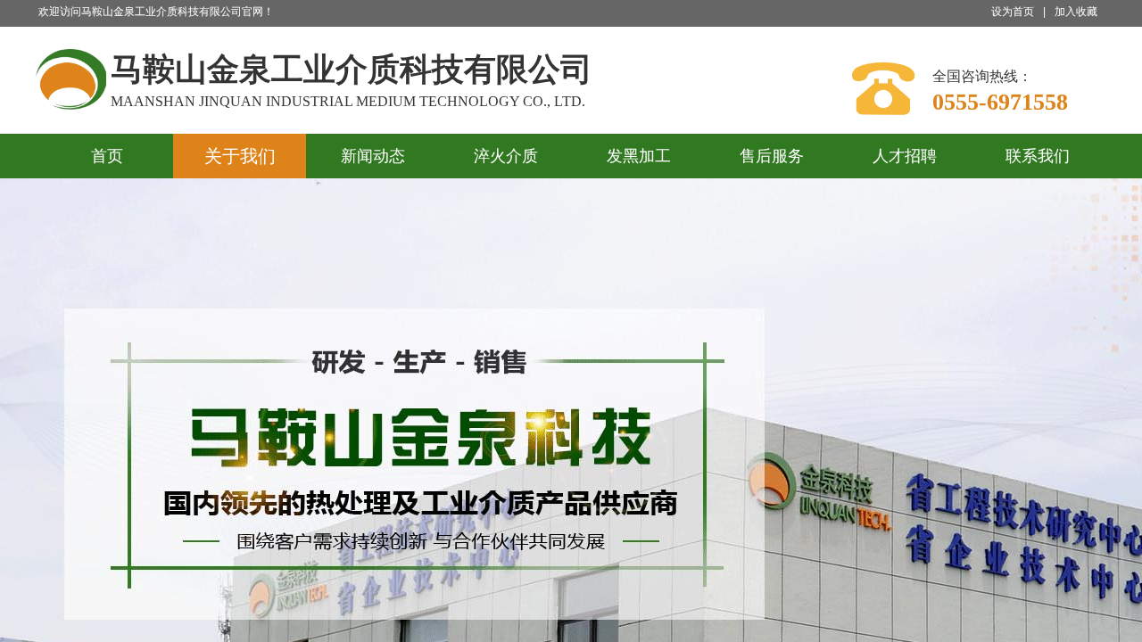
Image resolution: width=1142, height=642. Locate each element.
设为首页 (1012, 11)
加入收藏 (1076, 11)
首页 (107, 156)
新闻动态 (373, 156)
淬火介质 (506, 156)
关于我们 (240, 156)
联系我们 (1037, 156)
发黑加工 (639, 156)
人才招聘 (905, 156)
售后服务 (772, 156)
